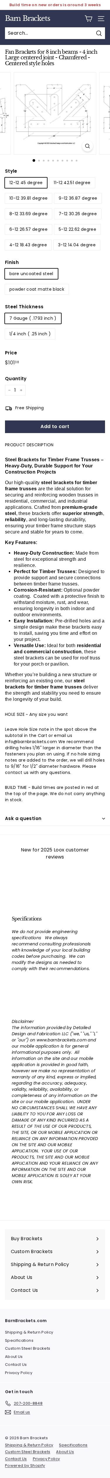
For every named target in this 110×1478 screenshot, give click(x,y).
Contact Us (16, 1364)
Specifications (19, 1340)
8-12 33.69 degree (28, 214)
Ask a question (23, 818)
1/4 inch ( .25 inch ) (30, 334)
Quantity (16, 379)
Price (11, 353)
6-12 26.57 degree (28, 229)
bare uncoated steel (31, 274)
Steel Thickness (24, 307)
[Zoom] (87, 146)
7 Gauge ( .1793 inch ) (33, 318)
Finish (12, 262)
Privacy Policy (18, 1373)
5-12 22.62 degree (77, 229)
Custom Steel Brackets (27, 1348)
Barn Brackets (27, 18)
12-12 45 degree (26, 183)
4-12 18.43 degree (28, 245)
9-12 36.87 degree (78, 198)
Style (11, 171)
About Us (14, 1356)
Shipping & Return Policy (29, 1332)
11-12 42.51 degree (72, 183)
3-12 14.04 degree (77, 245)
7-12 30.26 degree (78, 214)
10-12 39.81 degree (28, 198)
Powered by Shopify (25, 1465)
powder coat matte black (36, 289)
